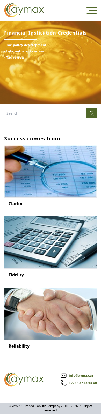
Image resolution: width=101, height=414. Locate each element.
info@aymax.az (81, 376)
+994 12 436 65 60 (83, 383)
